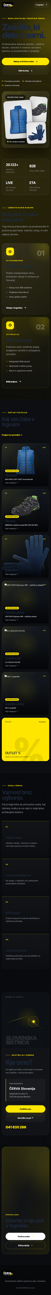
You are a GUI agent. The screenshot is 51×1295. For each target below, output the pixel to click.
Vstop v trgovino (16, 308)
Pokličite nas (25, 1109)
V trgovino (41, 5)
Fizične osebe (25, 1236)
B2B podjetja (25, 1245)
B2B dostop (25, 71)
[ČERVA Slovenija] (7, 5)
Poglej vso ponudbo (12, 435)
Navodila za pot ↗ (25, 1118)
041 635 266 (16, 1127)
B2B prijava (13, 381)
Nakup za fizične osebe (26, 61)
